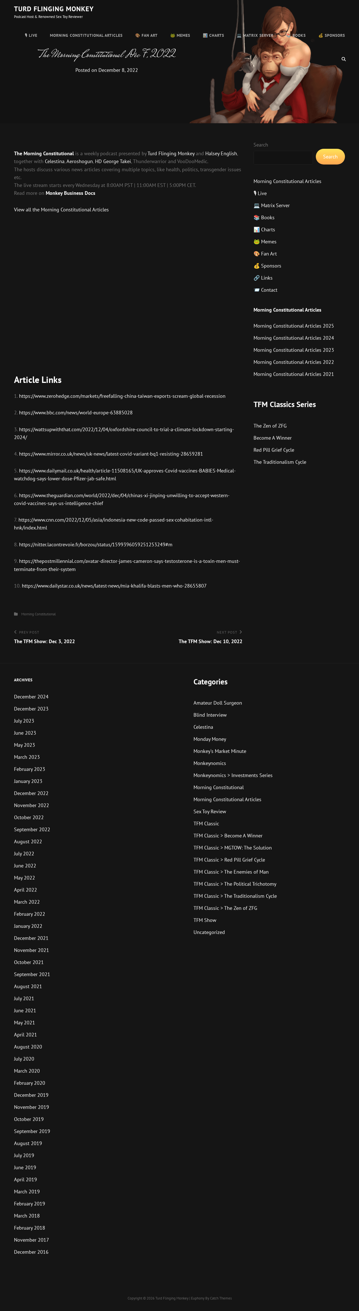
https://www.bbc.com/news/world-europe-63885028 (76, 412)
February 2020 (29, 1083)
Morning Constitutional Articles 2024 (294, 338)
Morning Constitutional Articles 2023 (294, 350)
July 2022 (24, 853)
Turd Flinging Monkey (54, 8)
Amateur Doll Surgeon (218, 703)
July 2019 (24, 1155)
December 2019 (31, 1095)
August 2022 (28, 841)
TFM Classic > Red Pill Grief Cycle (229, 860)
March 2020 (27, 1071)
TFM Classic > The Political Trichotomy (235, 884)
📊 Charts (213, 35)
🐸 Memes (180, 35)
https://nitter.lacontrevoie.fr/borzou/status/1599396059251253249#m (95, 544)
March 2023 (27, 757)
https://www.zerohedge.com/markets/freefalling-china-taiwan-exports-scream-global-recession (122, 396)
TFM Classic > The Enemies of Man (231, 872)
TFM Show (205, 920)
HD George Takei (113, 161)
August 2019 (28, 1143)
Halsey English (221, 153)
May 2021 (24, 1022)
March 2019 (27, 1191)
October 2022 (29, 817)
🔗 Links (263, 278)
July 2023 (24, 721)
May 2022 (24, 877)
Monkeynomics (210, 763)
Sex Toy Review (210, 811)
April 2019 (25, 1179)
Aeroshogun (79, 161)
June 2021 (25, 1010)
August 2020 (28, 1046)
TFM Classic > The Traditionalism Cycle (235, 896)
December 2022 (31, 793)
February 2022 (29, 914)
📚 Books (296, 35)
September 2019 (32, 1131)
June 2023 (25, 733)
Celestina (55, 161)
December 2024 (31, 696)
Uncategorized (209, 932)
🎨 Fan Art (146, 35)
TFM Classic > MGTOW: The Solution (233, 847)
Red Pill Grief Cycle (274, 450)
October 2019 (29, 1119)
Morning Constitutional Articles (86, 35)
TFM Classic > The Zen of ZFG (225, 908)
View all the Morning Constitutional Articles (61, 209)
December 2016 (31, 1252)
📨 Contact (265, 290)
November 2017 (31, 1240)
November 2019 (31, 1107)
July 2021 (24, 998)
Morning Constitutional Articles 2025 (294, 326)
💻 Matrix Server (255, 35)
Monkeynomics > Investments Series (233, 775)
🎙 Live (31, 35)
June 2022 (25, 865)
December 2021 (31, 938)
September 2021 (32, 974)
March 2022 (27, 902)
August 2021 (28, 986)
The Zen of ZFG (270, 425)
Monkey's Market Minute (220, 751)
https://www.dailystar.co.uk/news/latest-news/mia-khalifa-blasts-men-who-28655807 (114, 586)
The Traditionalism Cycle (280, 462)
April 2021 (25, 1034)
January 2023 (28, 781)
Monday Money (210, 739)
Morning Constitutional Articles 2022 (294, 362)
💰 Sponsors (331, 35)
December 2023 (31, 708)
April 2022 (25, 890)
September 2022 (32, 829)
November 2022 (31, 805)
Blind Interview (210, 715)
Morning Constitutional (38, 614)
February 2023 (29, 769)
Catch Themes (221, 1298)
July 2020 (24, 1059)
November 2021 (31, 950)
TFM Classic (206, 823)
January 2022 (28, 926)
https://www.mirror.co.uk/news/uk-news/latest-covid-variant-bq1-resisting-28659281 (111, 454)
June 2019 (25, 1167)
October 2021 (29, 962)
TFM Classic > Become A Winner (228, 835)
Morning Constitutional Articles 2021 (294, 374)
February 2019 (29, 1203)
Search (261, 144)
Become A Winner (273, 438)
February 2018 (29, 1228)
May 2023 (24, 745)
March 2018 (27, 1215)
